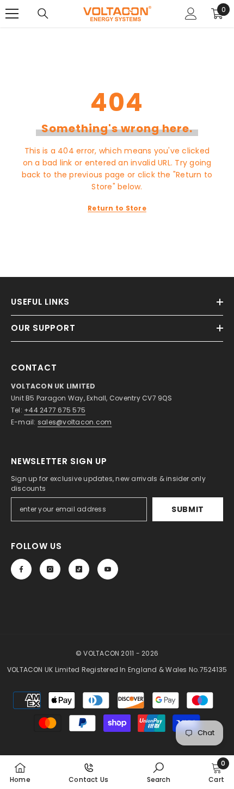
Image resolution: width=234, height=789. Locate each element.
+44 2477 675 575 (54, 410)
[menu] (12, 13)
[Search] (43, 13)
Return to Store (117, 208)
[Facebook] (21, 569)
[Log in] (191, 14)
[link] (158, 772)
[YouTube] (107, 569)
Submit (187, 509)
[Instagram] (50, 569)
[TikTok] (79, 569)
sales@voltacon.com (75, 422)
